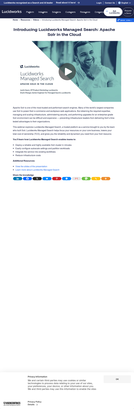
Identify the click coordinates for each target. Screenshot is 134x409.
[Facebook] (27, 178)
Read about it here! (66, 2)
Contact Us (110, 2)
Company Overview (104, 21)
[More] (105, 178)
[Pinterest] (57, 178)
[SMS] (86, 178)
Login (99, 2)
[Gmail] (76, 178)
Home (15, 20)
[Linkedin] (17, 178)
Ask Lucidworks (114, 12)
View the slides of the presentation (31, 166)
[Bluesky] (47, 178)
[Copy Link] (96, 178)
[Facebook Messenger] (66, 178)
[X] (37, 178)
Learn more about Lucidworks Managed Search (37, 169)
